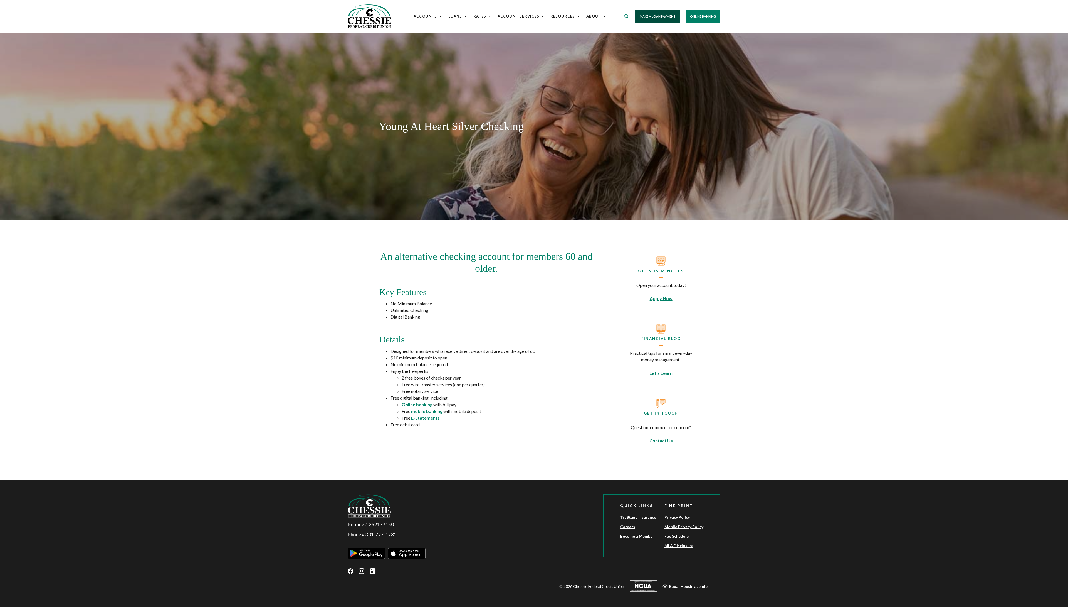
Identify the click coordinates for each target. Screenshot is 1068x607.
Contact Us (661, 440)
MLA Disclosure (678, 545)
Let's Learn (661, 373)
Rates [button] (479, 16)
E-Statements (425, 417)
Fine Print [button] (678, 505)
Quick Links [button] (636, 505)
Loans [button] (455, 16)
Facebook (350, 571)
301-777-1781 (381, 534)
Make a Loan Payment (658, 16)
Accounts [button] (425, 16)
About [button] (593, 16)
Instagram (361, 571)
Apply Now (661, 298)
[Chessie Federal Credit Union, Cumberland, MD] (369, 16)
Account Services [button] (518, 16)
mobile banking (426, 411)
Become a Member (637, 536)
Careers (627, 526)
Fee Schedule (676, 536)
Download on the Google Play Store (366, 553)
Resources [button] (562, 16)
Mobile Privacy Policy (683, 526)
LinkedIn (372, 571)
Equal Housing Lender (689, 586)
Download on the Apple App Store (407, 553)
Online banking (417, 404)
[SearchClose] (627, 16)
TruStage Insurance (638, 517)
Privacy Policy (677, 517)
